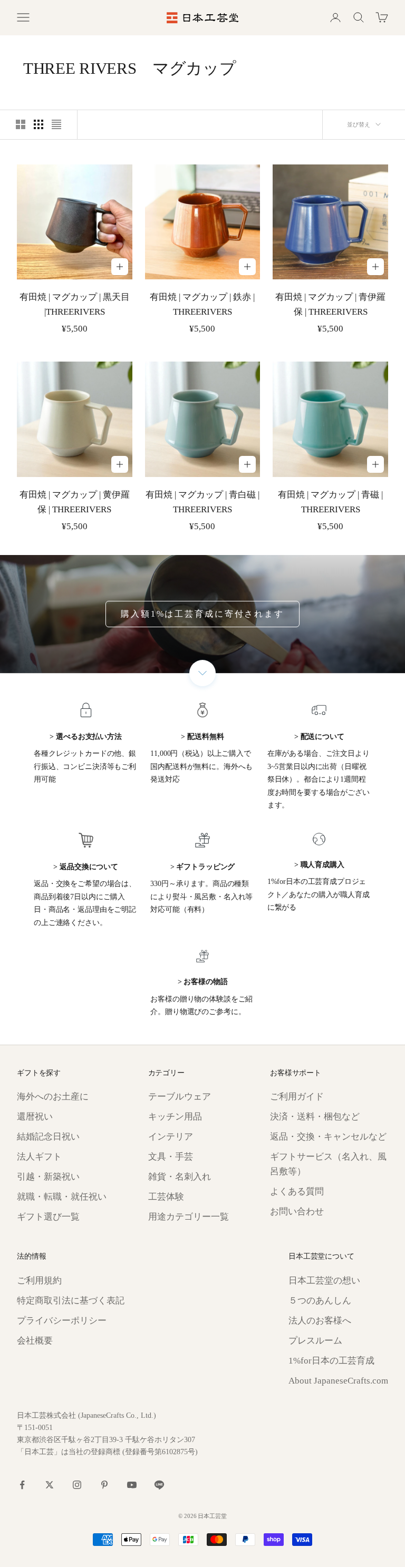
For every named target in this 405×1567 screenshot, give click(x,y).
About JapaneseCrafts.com (338, 1381)
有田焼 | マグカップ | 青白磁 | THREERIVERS (202, 502)
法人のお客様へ (319, 1321)
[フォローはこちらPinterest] (104, 1485)
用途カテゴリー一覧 (188, 1217)
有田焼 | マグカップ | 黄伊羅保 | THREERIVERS (75, 502)
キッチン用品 (175, 1117)
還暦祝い (35, 1117)
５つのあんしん (319, 1301)
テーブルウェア (179, 1097)
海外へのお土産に (53, 1097)
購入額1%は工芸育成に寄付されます (202, 613)
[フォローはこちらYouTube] (132, 1485)
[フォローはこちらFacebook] (22, 1485)
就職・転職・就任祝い (62, 1197)
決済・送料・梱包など (315, 1117)
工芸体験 (166, 1197)
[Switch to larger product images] (20, 124)
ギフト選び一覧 (48, 1217)
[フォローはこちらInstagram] (77, 1485)
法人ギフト (39, 1157)
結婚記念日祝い (48, 1137)
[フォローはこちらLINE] (159, 1485)
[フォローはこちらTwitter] (49, 1485)
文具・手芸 (170, 1157)
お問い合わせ (297, 1211)
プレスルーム (315, 1341)
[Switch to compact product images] (56, 124)
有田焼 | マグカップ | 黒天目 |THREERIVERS (75, 304)
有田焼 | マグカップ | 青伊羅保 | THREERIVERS (330, 304)
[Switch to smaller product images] (38, 124)
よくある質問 (297, 1191)
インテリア (170, 1137)
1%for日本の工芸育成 (331, 1361)
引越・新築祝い (48, 1177)
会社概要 (35, 1341)
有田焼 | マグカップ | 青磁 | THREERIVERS (330, 502)
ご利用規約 (39, 1281)
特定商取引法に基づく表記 (70, 1301)
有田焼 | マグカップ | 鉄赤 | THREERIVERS (202, 304)
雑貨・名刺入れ (179, 1177)
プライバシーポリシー (62, 1321)
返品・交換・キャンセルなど (328, 1137)
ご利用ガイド (297, 1097)
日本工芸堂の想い (324, 1281)
